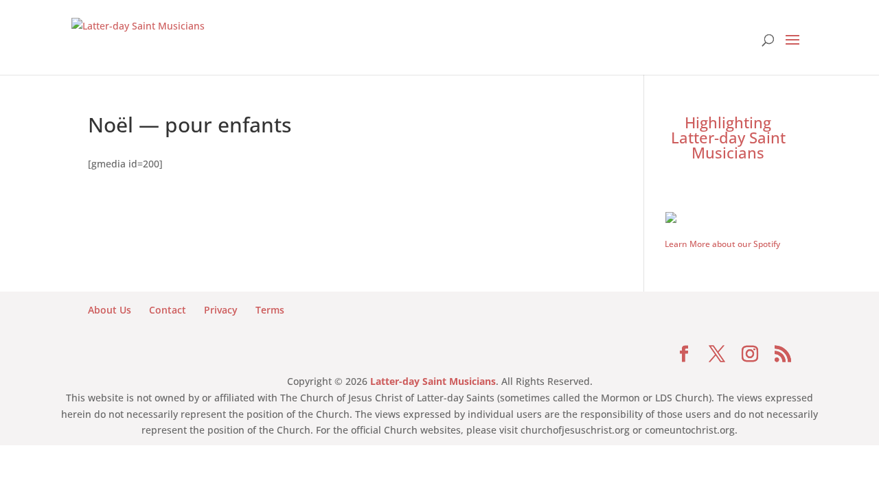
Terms (269, 309)
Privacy (221, 309)
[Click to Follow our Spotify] (728, 216)
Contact (167, 309)
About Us (109, 309)
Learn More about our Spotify (722, 244)
